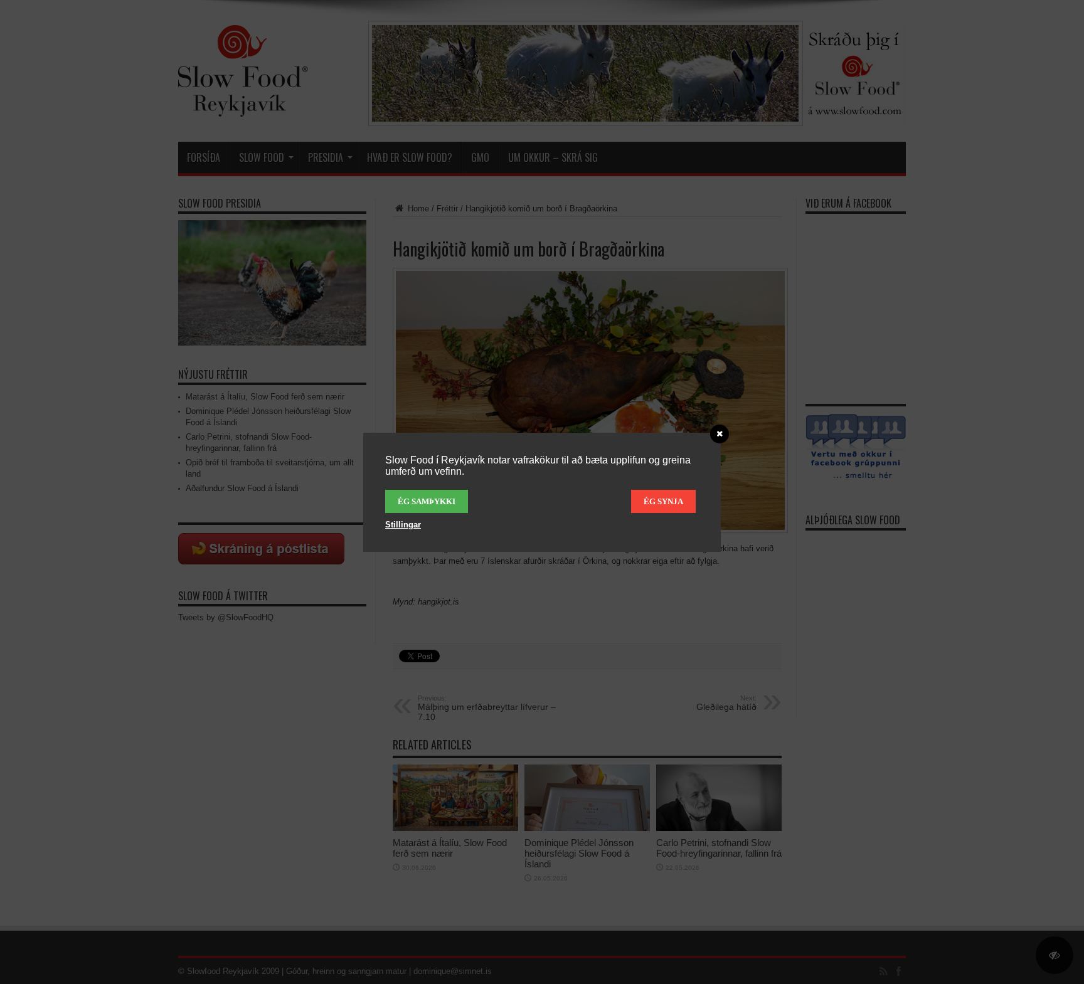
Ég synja (663, 501)
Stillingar (403, 524)
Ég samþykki (426, 501)
